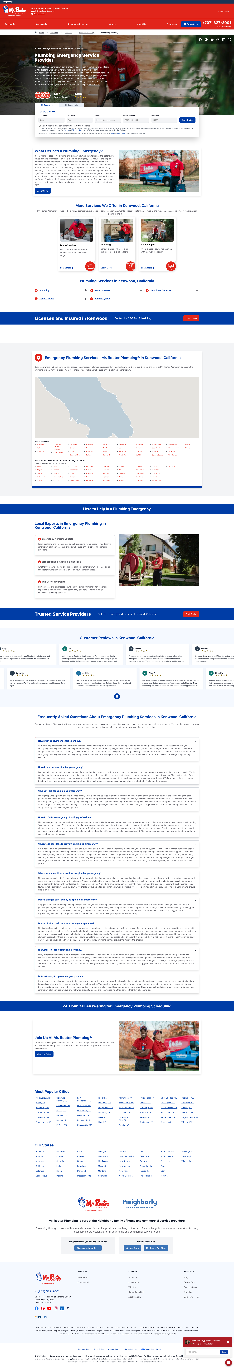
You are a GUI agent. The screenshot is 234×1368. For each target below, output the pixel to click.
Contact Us (133, 1282)
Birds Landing (41, 477)
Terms (66, 130)
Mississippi (103, 1161)
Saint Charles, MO (169, 1098)
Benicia (39, 473)
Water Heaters (102, 290)
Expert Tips (189, 1282)
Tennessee (165, 1161)
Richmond (139, 480)
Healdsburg (123, 444)
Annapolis (40, 444)
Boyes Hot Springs (57, 445)
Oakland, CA (124, 1112)
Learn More (66, 268)
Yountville (171, 466)
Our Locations (190, 1287)
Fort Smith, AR (84, 1105)
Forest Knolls (74, 480)
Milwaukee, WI (125, 1098)
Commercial (41, 24)
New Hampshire (126, 1156)
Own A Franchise (136, 1292)
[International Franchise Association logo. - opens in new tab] (39, 1317)
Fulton (88, 455)
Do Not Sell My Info (129, 1349)
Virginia (164, 1176)
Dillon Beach (74, 470)
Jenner (121, 448)
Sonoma (155, 451)
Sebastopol (156, 448)
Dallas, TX (61, 1110)
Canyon (56, 466)
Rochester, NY (146, 1122)
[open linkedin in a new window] (223, 40)
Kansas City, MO (84, 1125)
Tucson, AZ (186, 1107)
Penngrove (139, 448)
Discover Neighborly (88, 1249)
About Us (141, 24)
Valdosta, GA (187, 1112)
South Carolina (167, 1151)
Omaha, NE (124, 1125)
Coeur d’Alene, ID (43, 1122)
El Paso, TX (61, 1125)
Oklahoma (144, 1156)
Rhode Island (146, 1176)
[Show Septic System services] (141, 298)
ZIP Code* (155, 115)
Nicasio (121, 470)
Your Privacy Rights (153, 1349)
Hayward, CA (83, 1115)
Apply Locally (223, 11)
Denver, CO (61, 1115)
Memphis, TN (104, 1112)
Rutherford (155, 470)
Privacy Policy (77, 130)
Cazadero (73, 444)
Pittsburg (139, 466)
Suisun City (156, 473)
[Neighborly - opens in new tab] (45, 1317)
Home (41, 32)
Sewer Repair (148, 244)
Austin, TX (40, 1102)
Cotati (72, 451)
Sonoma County (157, 455)
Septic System (102, 298)
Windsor (187, 448)
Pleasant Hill (140, 470)
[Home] (36, 32)
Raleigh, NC (145, 1117)
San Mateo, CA (167, 1112)
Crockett (56, 480)
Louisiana (81, 1166)
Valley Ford (172, 451)
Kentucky (81, 1161)
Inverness (89, 473)
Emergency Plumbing (78, 24)
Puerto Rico (145, 1171)
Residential (10, 24)
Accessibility (113, 1349)
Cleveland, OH (42, 1117)
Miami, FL (102, 1122)
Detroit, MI (61, 1120)
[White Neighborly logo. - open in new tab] (8, 2)
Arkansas (40, 1161)
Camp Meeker (58, 453)
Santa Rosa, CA (168, 1117)
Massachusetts (84, 1176)
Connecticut (41, 1176)
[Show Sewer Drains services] (85, 298)
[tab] (47, 105)
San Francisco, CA (169, 1107)
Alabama (40, 1151)
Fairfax (72, 477)
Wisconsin (186, 1161)
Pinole (121, 480)
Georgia (60, 1161)
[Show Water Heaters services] (141, 290)
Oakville (122, 473)
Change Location (39, 14)
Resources (172, 24)
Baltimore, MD (42, 1107)
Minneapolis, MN (126, 1102)
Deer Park (73, 466)
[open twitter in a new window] (229, 40)
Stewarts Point (173, 444)
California (68, 32)
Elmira (72, 473)
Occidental (139, 444)
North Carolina (126, 1176)
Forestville (89, 451)
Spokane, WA (187, 1098)
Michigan (102, 1151)
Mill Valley (106, 480)
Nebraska (102, 1176)
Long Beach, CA (105, 1107)
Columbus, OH (63, 1105)
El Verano (89, 444)
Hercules (89, 470)
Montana (102, 1171)
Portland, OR (145, 1112)
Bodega (39, 448)
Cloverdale (73, 448)
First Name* (43, 115)
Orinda (121, 477)
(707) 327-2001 (217, 22)
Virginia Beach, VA (189, 1117)
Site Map (188, 1292)
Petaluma (139, 451)
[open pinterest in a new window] (206, 40)
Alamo (39, 466)
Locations (54, 32)
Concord (56, 473)
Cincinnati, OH (42, 1112)
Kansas (80, 1156)
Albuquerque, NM (44, 1098)
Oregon (143, 1161)
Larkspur (106, 470)
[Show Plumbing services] (85, 290)
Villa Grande (172, 455)
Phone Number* (129, 115)
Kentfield (89, 477)
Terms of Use (83, 1349)
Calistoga (57, 449)
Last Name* (71, 115)
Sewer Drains (46, 298)
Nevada (122, 1151)
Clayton (56, 470)
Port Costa (139, 477)
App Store (133, 1249)
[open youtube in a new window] (212, 40)
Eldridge (89, 448)
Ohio (142, 1151)
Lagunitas (106, 466)
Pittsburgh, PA (146, 1107)
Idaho (59, 1166)
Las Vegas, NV (104, 1102)
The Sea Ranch (173, 448)
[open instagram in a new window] (217, 40)
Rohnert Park (156, 444)
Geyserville (106, 444)
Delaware (60, 1151)
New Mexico (124, 1166)
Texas (163, 1166)
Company (133, 1271)
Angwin (39, 470)
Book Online (192, 24)
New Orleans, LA (126, 1107)
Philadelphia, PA (147, 1098)
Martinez (106, 477)
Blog (186, 1277)
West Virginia (187, 1156)
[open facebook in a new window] (200, 40)
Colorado (40, 1171)
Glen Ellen (106, 448)
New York (123, 1171)
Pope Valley (140, 473)
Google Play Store (157, 1249)
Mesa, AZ (102, 1117)
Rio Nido (138, 455)
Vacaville (155, 477)
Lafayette (89, 480)
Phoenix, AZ (145, 1102)
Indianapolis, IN (84, 1120)
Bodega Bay (41, 451)
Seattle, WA (166, 1122)
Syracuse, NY (187, 1102)
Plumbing (106, 244)
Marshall (106, 473)
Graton (105, 451)
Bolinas (39, 480)
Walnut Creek (156, 480)
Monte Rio (122, 455)
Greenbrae (89, 466)
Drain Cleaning (68, 245)
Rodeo (154, 466)
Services (82, 1271)
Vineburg (188, 444)
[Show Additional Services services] (196, 290)
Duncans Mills (75, 455)
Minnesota (103, 1156)
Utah (163, 1171)
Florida (59, 1156)
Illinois (59, 1171)
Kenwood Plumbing (86, 32)
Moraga (121, 466)
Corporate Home (191, 1297)
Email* (97, 115)
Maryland (81, 1171)
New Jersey (124, 1161)
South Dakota (167, 1156)
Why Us (112, 24)
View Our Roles (44, 1054)
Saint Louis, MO (168, 1102)
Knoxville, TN (104, 1098)
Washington (186, 1151)
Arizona (39, 1156)
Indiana (59, 1176)
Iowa (79, 1151)
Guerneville (107, 455)
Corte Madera (58, 477)
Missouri (102, 1166)
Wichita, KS (186, 1122)
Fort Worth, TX (84, 1110)
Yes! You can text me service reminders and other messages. (66, 126)
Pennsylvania (146, 1166)
